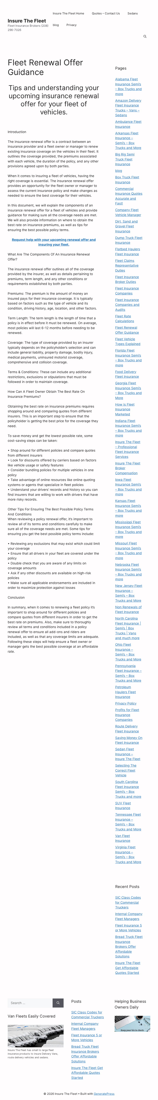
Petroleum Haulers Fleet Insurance (125, 692)
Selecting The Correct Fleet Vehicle (125, 770)
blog (56, 25)
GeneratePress (104, 1094)
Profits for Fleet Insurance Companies (127, 715)
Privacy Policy (125, 703)
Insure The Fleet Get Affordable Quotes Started (127, 968)
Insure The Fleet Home (68, 13)
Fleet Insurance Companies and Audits (127, 305)
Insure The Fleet (27, 21)
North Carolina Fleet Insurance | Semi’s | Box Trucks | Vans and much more (128, 628)
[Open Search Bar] (145, 36)
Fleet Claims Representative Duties (127, 265)
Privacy (71, 25)
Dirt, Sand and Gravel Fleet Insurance (126, 226)
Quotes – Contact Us (106, 13)
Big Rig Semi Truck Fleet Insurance (124, 159)
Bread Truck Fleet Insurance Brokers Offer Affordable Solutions (129, 946)
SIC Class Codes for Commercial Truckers (128, 902)
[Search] (58, 1003)
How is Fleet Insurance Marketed (124, 409)
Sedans (133, 13)
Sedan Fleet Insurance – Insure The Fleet (127, 754)
